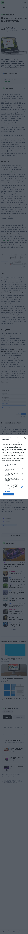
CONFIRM (8, 494)
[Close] (25, 438)
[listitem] (14, 465)
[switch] (22, 468)
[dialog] (14, 467)
